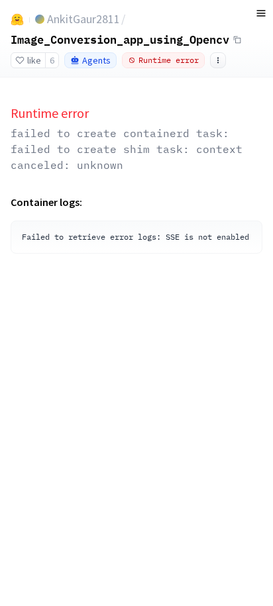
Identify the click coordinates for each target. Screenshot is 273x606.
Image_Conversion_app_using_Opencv (120, 39)
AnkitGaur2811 (83, 18)
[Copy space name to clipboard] (237, 40)
